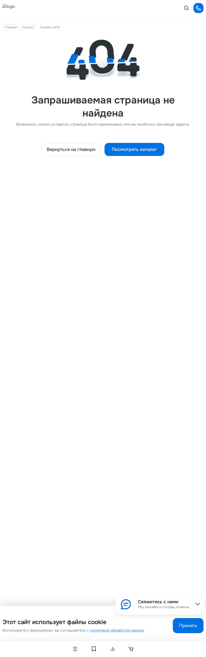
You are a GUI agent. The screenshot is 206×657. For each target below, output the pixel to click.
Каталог (28, 27)
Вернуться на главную (71, 149)
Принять (188, 625)
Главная (11, 27)
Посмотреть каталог (134, 149)
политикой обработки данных (117, 630)
